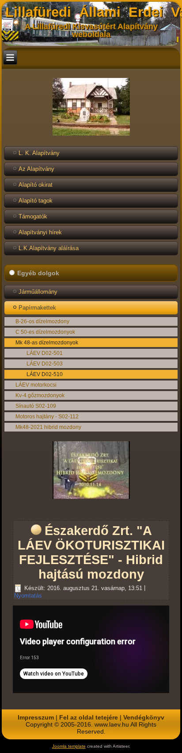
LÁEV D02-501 (45, 353)
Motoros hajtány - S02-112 (47, 416)
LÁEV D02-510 (45, 374)
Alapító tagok (36, 200)
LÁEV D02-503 (45, 364)
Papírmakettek (37, 307)
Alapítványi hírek (40, 232)
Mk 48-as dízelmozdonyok (46, 343)
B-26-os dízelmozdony (42, 321)
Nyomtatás (28, 595)
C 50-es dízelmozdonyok (45, 332)
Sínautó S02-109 (35, 406)
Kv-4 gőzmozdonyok (39, 395)
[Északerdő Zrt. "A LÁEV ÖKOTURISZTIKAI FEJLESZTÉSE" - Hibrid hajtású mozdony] (91, 498)
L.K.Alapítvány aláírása (49, 248)
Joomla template (69, 746)
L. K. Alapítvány (39, 153)
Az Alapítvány (36, 169)
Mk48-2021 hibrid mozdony (48, 427)
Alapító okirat (36, 184)
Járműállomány (38, 291)
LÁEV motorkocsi (36, 385)
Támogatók (33, 216)
